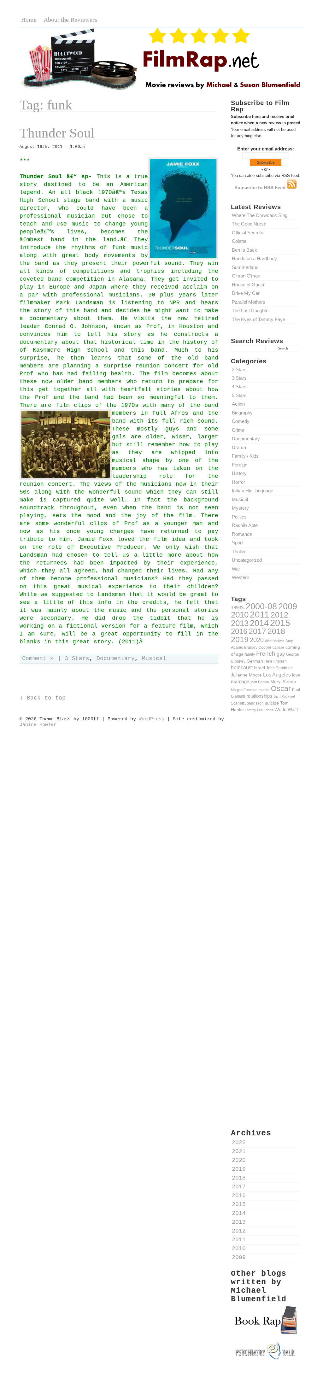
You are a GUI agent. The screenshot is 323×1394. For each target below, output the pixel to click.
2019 (240, 639)
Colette (239, 241)
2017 (257, 631)
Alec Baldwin (274, 641)
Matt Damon (259, 682)
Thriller (239, 551)
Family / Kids (245, 456)
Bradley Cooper (257, 647)
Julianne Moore (246, 674)
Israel (259, 667)
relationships (259, 696)
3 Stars (239, 378)
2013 (240, 623)
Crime (238, 430)
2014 (259, 623)
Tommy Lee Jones (259, 710)
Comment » (38, 658)
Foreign (239, 464)
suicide (272, 703)
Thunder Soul (57, 133)
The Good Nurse (249, 223)
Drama (239, 447)
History (239, 473)
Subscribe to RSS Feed (260, 187)
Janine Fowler (38, 725)
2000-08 (261, 606)
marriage (240, 681)
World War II (287, 709)
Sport (237, 542)
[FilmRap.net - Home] (161, 89)
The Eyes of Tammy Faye (258, 319)
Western (240, 577)
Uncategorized (247, 560)
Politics (239, 516)
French (265, 653)
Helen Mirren (275, 661)
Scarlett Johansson (247, 703)
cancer (278, 647)
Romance (242, 534)
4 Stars (239, 386)
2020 (257, 639)
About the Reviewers (70, 19)
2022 (239, 1142)
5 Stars (239, 395)
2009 (287, 606)
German (255, 661)
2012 (279, 614)
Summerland (245, 267)
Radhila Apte (245, 525)
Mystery (240, 508)
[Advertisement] (265, 827)
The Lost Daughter (251, 310)
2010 (240, 614)
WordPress (151, 719)
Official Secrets (247, 232)
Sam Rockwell (284, 696)
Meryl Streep (283, 681)
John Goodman (279, 668)
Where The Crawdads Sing (259, 215)
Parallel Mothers (248, 302)
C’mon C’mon (246, 275)
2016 (239, 631)
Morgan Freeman (244, 690)
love (296, 674)
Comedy (241, 421)
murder (264, 690)
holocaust (242, 667)
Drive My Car (246, 293)
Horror (238, 482)
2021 (239, 1151)
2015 (280, 623)
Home (29, 19)
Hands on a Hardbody (254, 258)
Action (238, 404)
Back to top (46, 698)
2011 (259, 614)
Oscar (281, 688)
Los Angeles (277, 674)
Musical (240, 499)
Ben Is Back (244, 250)
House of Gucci (248, 284)
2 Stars (239, 369)
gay (281, 654)
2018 (276, 631)
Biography (242, 412)
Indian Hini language (252, 490)
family (250, 654)
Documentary (246, 438)
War (236, 568)
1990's (237, 607)
